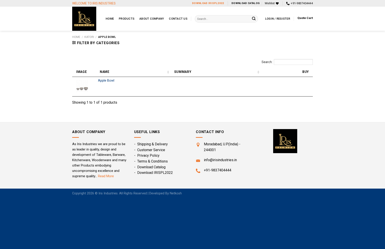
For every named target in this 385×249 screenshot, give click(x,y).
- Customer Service (149, 150)
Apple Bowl (106, 80)
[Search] (254, 19)
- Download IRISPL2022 (153, 173)
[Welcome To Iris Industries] (85, 19)
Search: (267, 62)
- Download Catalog (150, 167)
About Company (151, 18)
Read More (106, 176)
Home (110, 18)
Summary (182, 72)
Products (126, 18)
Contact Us (178, 18)
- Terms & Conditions (151, 161)
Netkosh (176, 193)
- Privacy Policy (147, 155)
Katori (89, 37)
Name (105, 72)
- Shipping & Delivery (151, 144)
